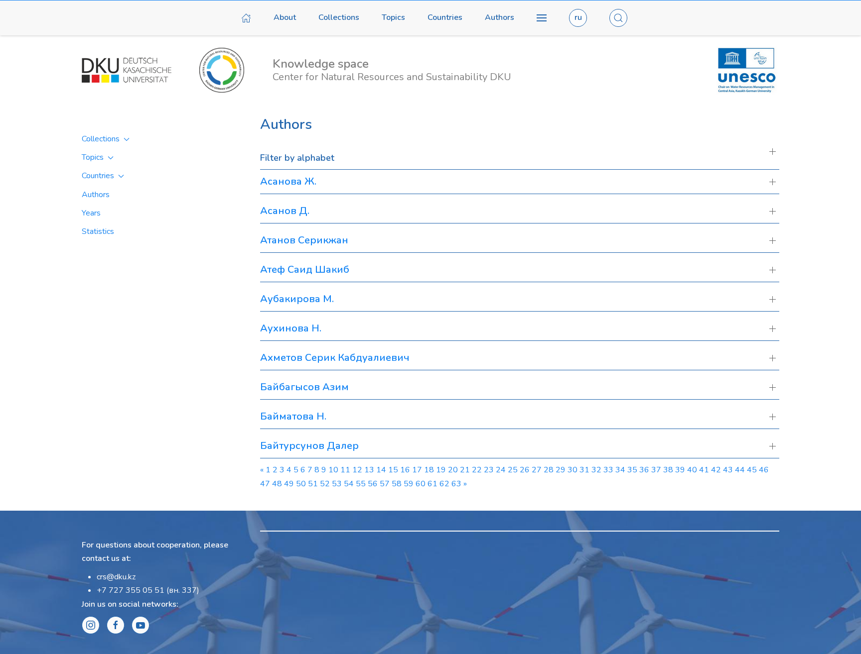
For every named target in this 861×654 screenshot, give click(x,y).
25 (513, 469)
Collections (338, 17)
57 (385, 483)
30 (572, 469)
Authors (499, 17)
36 (644, 469)
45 (752, 469)
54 (349, 483)
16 (405, 469)
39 (680, 469)
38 (668, 469)
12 (357, 469)
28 (549, 469)
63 (456, 483)
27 (537, 469)
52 (325, 483)
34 (620, 469)
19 (441, 469)
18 (429, 469)
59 (409, 483)
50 (301, 483)
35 (632, 469)
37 (656, 469)
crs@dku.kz (116, 576)
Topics (393, 17)
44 (740, 469)
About (285, 17)
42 (716, 469)
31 (584, 469)
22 (477, 469)
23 (489, 469)
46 (764, 469)
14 (381, 469)
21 (465, 469)
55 (361, 483)
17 (417, 469)
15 (393, 469)
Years (91, 213)
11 (345, 469)
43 (728, 469)
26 (525, 469)
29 (561, 469)
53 (337, 483)
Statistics (98, 231)
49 (289, 483)
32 (596, 469)
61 (432, 483)
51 (313, 483)
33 (608, 469)
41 (704, 469)
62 (444, 483)
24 (501, 469)
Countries (445, 17)
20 (453, 469)
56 (373, 483)
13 (369, 469)
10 (333, 469)
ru (578, 17)
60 (421, 483)
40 (692, 469)
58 (397, 483)
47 (265, 483)
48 (277, 483)
